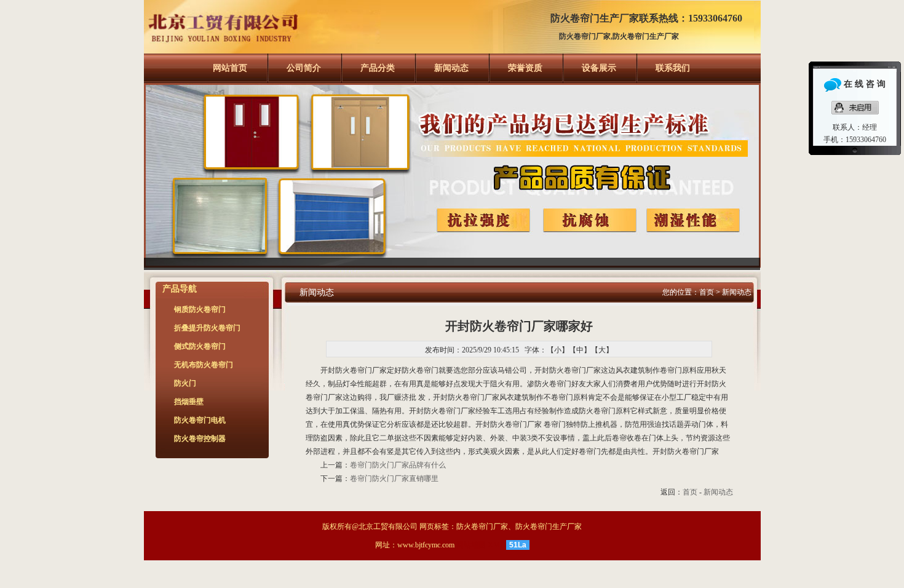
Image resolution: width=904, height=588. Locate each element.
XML (496, 545)
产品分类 (377, 68)
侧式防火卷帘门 (200, 346)
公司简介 (304, 68)
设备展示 (599, 68)
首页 (706, 292)
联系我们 (673, 68)
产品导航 (179, 288)
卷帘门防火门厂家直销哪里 (394, 478)
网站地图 (471, 545)
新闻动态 (451, 68)
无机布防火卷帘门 (203, 364)
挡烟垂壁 (189, 401)
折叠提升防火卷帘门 (207, 328)
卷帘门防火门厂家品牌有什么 (398, 465)
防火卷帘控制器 (200, 438)
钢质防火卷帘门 (200, 309)
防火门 (185, 383)
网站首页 (230, 68)
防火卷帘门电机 (200, 420)
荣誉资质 (525, 68)
